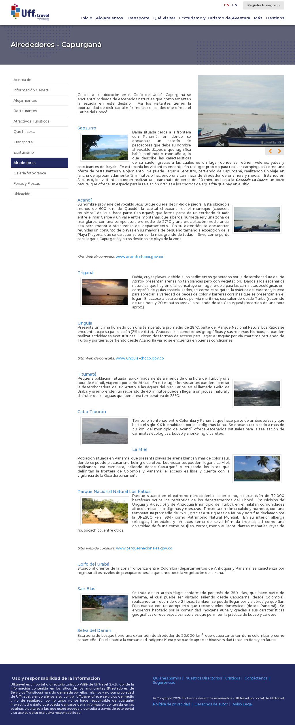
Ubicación (22, 194)
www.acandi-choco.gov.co (139, 257)
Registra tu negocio (263, 5)
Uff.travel (277, 698)
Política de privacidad (171, 704)
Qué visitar (164, 18)
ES (226, 5)
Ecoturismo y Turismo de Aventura (214, 18)
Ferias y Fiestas (27, 183)
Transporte (138, 18)
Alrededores (24, 163)
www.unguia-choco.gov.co (140, 358)
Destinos (275, 18)
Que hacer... (24, 131)
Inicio (86, 18)
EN (234, 5)
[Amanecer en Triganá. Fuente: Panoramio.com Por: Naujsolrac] (241, 145)
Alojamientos (109, 18)
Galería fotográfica (30, 173)
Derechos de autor (211, 704)
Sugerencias (164, 682)
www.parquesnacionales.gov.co (144, 548)
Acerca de (22, 80)
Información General (32, 90)
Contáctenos (256, 678)
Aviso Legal (242, 704)
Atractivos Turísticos (31, 121)
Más (258, 18)
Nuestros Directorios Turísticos (213, 678)
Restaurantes (25, 111)
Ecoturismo (24, 152)
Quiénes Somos (167, 678)
